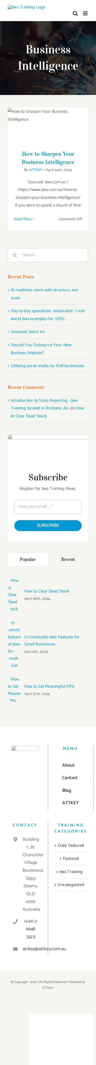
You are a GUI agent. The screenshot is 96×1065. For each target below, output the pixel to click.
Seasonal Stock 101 (28, 331)
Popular (28, 559)
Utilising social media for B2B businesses (47, 365)
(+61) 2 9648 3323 (30, 929)
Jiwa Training (70, 871)
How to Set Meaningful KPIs (49, 686)
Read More (22, 219)
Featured (71, 858)
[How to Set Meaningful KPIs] (14, 679)
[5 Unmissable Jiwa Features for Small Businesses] (14, 623)
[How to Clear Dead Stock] (14, 580)
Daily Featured (71, 845)
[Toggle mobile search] (75, 13)
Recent (68, 559)
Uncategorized (71, 884)
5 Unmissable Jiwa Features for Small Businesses (52, 640)
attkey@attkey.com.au (31, 949)
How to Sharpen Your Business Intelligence (48, 117)
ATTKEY (35, 170)
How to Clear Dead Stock (46, 591)
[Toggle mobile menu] (85, 13)
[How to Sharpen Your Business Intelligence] (48, 125)
